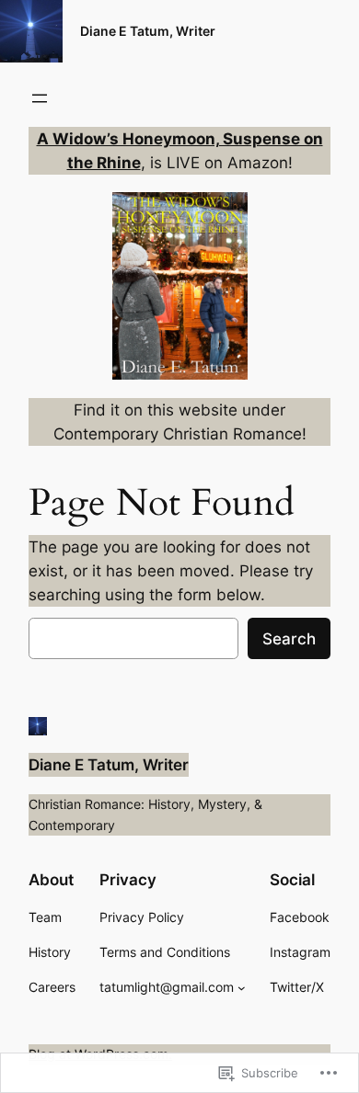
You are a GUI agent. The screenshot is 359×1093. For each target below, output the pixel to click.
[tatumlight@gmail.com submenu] (241, 988)
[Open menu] (40, 98)
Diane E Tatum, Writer (147, 31)
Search (289, 639)
